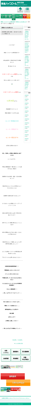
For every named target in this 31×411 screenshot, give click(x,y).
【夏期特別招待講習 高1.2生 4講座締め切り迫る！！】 (27, 74)
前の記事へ (15, 339)
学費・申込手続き (25, 358)
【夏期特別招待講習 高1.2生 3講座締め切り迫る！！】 (27, 61)
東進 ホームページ (20, 11)
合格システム (6, 351)
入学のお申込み (18, 383)
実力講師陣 (25, 351)
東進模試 (15, 358)
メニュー (27, 11)
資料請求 (24, 16)
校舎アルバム (21, 16)
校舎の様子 (6, 16)
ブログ (17, 16)
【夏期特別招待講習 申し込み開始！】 (27, 85)
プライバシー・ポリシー (24, 398)
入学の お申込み (28, 16)
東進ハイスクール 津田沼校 (8, 21)
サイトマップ (16, 398)
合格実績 (6, 358)
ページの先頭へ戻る (19, 343)
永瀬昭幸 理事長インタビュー (7, 398)
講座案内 (15, 351)
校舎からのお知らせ (13, 17)
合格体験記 (9, 16)
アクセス (2, 16)
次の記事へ (20, 339)
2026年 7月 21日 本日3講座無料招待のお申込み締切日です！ (27, 48)
